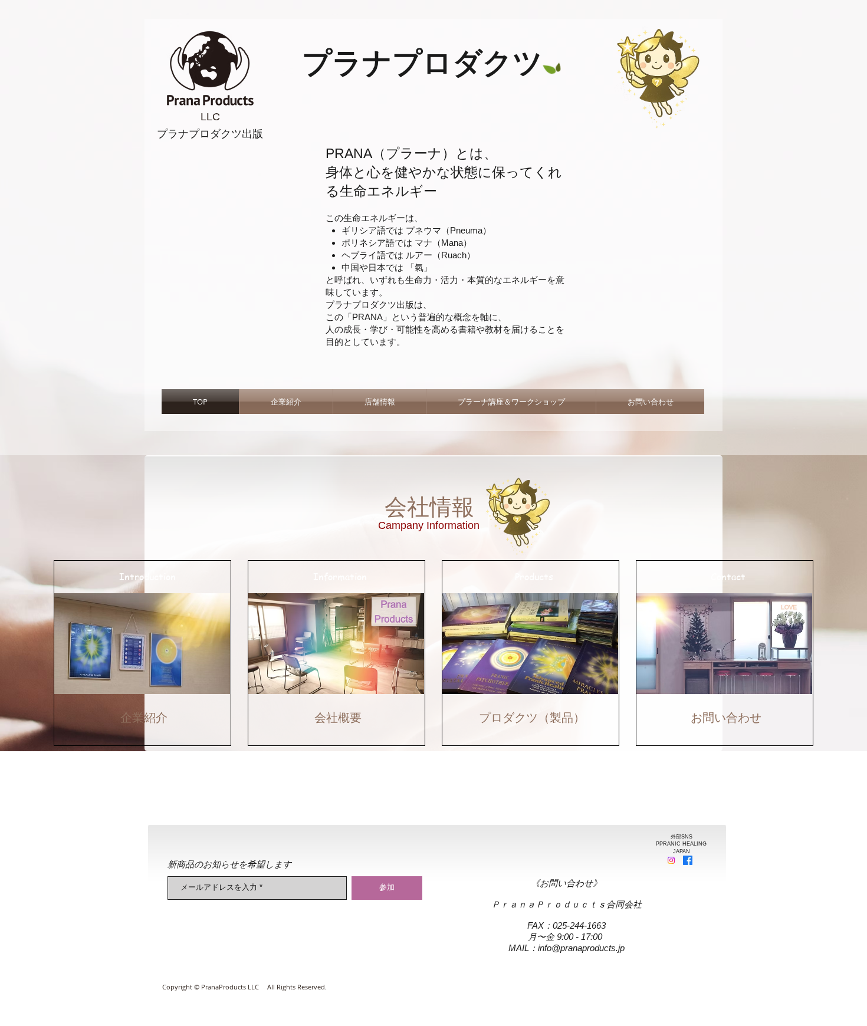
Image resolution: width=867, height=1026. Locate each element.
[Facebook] (687, 860)
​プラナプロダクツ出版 (210, 134)
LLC (210, 117)
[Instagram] (671, 860)
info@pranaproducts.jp (581, 948)
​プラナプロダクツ (422, 63)
